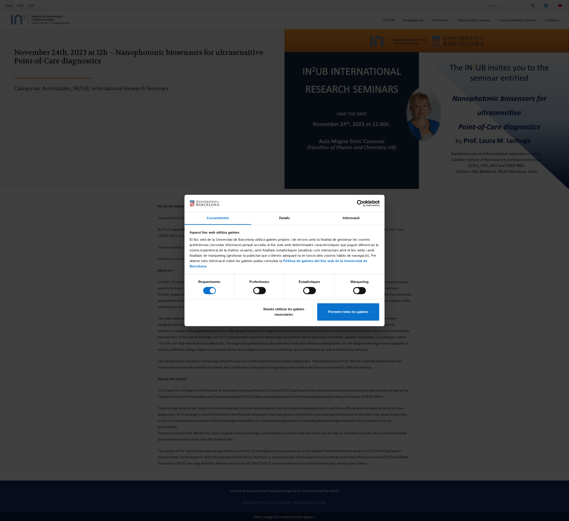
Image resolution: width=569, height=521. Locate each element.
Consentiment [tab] (218, 218)
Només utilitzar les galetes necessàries (283, 311)
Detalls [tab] (284, 218)
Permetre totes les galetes (348, 312)
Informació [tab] (351, 218)
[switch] (259, 290)
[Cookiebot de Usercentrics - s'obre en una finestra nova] (360, 203)
